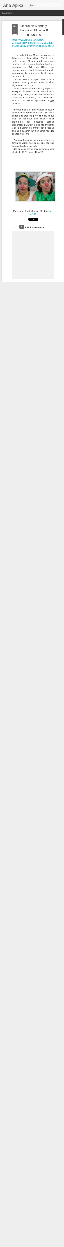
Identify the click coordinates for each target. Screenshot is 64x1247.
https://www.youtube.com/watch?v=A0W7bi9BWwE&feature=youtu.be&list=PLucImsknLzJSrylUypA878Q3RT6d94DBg (33, 42)
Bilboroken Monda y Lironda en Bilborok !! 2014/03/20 (33, 30)
